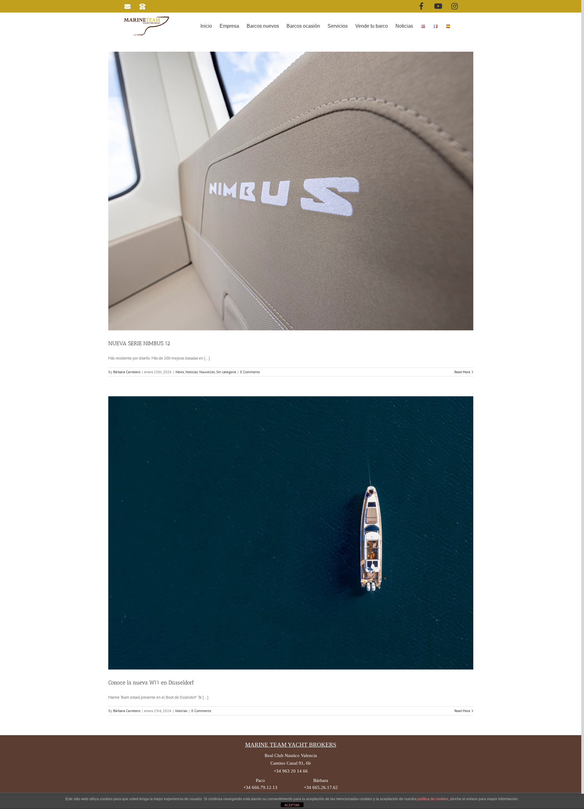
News (180, 372)
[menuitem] (206, 25)
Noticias (192, 372)
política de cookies (433, 799)
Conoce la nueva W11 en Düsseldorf (151, 682)
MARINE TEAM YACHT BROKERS (290, 745)
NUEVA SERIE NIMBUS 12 (139, 343)
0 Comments (250, 372)
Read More (462, 372)
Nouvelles (207, 372)
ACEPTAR (292, 805)
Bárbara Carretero (126, 372)
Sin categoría (226, 372)
